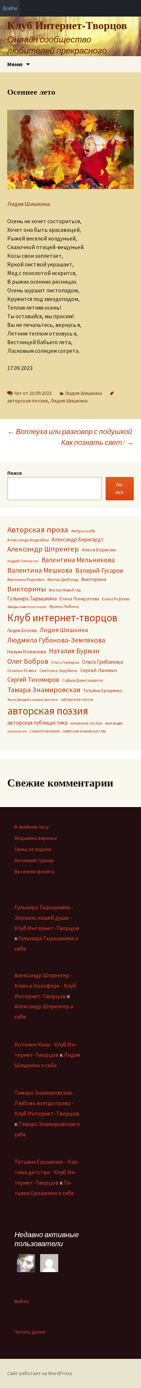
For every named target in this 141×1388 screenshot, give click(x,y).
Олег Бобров (27, 661)
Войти (21, 1301)
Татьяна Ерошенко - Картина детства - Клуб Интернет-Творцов (47, 1172)
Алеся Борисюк (99, 549)
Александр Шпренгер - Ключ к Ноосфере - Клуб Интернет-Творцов (45, 986)
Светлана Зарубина (58, 670)
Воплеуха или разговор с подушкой (69, 431)
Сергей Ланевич (98, 670)
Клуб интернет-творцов (62, 617)
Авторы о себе (83, 530)
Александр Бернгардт (78, 539)
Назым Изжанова (26, 651)
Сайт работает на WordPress (39, 1373)
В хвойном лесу (31, 827)
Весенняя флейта (34, 871)
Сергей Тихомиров (33, 679)
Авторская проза (37, 529)
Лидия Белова (22, 630)
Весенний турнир (34, 860)
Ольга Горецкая (65, 662)
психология (17, 731)
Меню (15, 64)
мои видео (114, 723)
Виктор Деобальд (62, 579)
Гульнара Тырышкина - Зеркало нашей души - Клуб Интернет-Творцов (46, 917)
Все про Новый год (65, 589)
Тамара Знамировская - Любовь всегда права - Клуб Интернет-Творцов (46, 1103)
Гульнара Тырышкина (32, 598)
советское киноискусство (84, 731)
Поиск (14, 473)
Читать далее (30, 1332)
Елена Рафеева (116, 598)
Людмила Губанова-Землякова (56, 640)
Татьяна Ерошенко (102, 691)
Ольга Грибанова (102, 661)
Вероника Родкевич (25, 579)
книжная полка (86, 723)
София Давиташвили (82, 680)
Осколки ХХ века (22, 670)
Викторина (93, 579)
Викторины (26, 589)
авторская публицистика (37, 722)
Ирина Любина (64, 606)
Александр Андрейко (28, 539)
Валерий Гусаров (99, 570)
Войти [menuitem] (10, 8)
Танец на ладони (32, 849)
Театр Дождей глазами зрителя (32, 699)
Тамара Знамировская (43, 689)
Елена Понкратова (79, 599)
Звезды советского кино (26, 606)
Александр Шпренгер (43, 549)
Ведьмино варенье (35, 838)
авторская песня (77, 699)
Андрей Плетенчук (23, 561)
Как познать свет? (97, 442)
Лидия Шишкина (28, 203)
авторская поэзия (47, 710)
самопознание (45, 731)
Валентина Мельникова (78, 559)
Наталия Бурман (74, 650)
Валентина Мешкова (39, 570)
